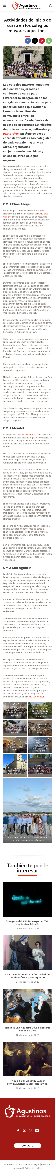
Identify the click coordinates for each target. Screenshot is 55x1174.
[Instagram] (30, 1131)
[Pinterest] (42, 41)
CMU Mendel (26, 434)
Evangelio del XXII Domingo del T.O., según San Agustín (27, 923)
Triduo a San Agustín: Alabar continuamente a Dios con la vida (27, 1082)
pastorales (11, 133)
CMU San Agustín (35, 696)
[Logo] (27, 5)
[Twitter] (24, 1131)
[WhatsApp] (49, 41)
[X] (35, 41)
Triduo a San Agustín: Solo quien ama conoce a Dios (27, 1029)
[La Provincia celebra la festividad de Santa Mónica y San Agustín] (27, 952)
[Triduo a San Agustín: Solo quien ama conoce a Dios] (27, 1006)
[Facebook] (28, 41)
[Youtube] (37, 1131)
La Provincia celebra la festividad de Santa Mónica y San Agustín (27, 976)
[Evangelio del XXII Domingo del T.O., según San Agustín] (27, 899)
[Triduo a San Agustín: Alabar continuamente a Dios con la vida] (27, 1059)
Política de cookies (33, 1168)
